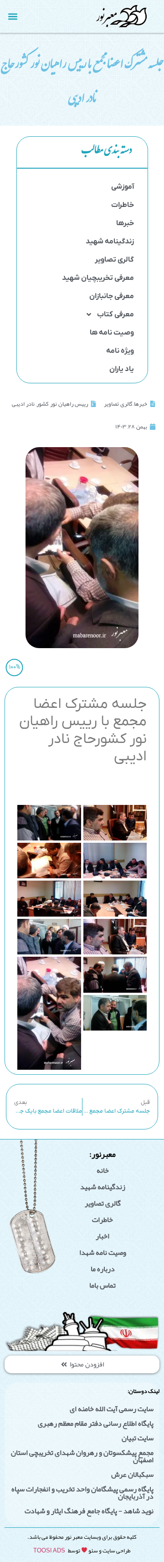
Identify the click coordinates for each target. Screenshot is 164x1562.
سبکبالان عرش (132, 1474)
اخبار (102, 1236)
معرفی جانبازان (111, 296)
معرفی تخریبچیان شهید (98, 278)
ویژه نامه (120, 351)
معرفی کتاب (115, 314)
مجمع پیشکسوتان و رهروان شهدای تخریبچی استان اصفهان (82, 1456)
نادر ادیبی (23, 404)
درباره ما (103, 1269)
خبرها (125, 223)
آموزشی (122, 186)
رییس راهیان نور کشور (62, 404)
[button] (12, 16)
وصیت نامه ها (112, 332)
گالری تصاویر (114, 259)
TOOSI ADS (49, 1551)
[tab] (82, 152)
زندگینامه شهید (110, 241)
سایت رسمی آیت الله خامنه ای (112, 1409)
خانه (103, 1170)
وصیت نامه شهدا (102, 1252)
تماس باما (102, 1285)
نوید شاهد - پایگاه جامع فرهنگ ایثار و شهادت (89, 1511)
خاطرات (122, 205)
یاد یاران (121, 369)
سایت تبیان (138, 1438)
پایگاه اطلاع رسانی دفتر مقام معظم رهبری (96, 1423)
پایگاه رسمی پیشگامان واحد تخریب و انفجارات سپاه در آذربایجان (82, 1493)
